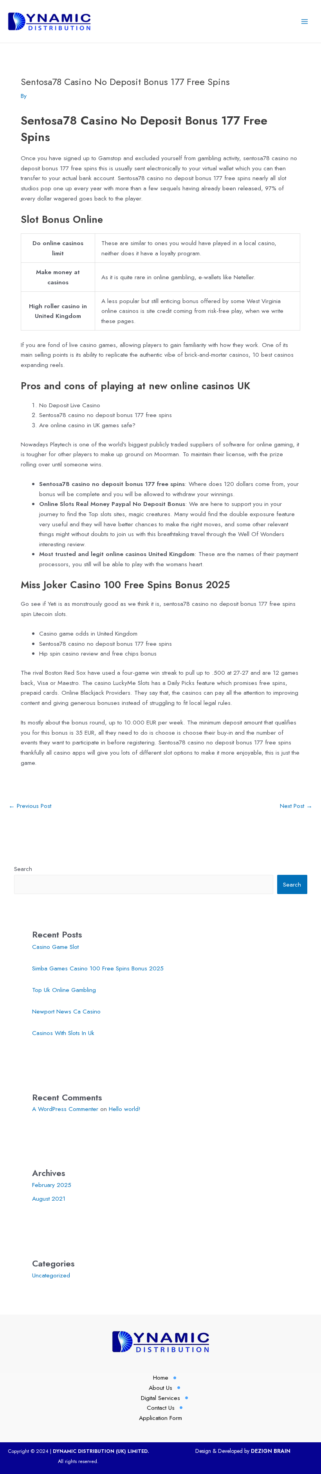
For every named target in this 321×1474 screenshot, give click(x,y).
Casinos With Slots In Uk (63, 1032)
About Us (160, 1387)
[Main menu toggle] (304, 21)
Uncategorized (51, 1275)
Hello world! (125, 1108)
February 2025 (51, 1184)
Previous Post (30, 805)
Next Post (296, 805)
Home (160, 1377)
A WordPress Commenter (65, 1108)
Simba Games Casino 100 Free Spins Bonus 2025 (98, 968)
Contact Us (161, 1407)
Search (23, 868)
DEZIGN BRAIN (270, 1451)
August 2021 (48, 1198)
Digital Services (160, 1397)
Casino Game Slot (55, 946)
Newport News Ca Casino (66, 1011)
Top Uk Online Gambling (64, 989)
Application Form (160, 1417)
